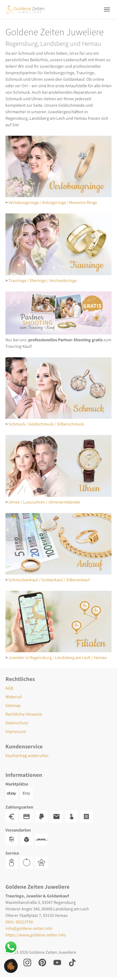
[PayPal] (42, 816)
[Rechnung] (57, 816)
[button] (11, 966)
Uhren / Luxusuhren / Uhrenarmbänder (44, 502)
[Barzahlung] (12, 816)
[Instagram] (27, 962)
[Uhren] (58, 465)
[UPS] (12, 839)
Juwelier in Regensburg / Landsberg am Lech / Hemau (57, 658)
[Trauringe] (58, 244)
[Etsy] (27, 793)
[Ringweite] (12, 862)
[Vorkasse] (27, 816)
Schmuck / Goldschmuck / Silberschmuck (46, 424)
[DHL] (42, 839)
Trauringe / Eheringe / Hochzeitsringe (42, 281)
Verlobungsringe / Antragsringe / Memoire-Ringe (52, 203)
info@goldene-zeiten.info (29, 928)
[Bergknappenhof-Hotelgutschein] (42, 862)
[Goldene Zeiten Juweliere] (25, 9)
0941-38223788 (19, 922)
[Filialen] (58, 621)
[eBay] (12, 793)
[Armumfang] (27, 862)
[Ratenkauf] (87, 816)
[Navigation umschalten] (107, 9)
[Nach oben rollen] (105, 965)
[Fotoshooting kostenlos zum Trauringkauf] (58, 313)
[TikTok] (72, 962)
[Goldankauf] (58, 543)
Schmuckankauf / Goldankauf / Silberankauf (49, 580)
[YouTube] (57, 962)
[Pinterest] (42, 962)
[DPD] (27, 839)
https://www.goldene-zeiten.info (35, 935)
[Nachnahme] (72, 816)
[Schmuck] (58, 388)
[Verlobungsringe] (58, 166)
